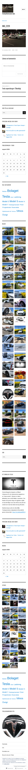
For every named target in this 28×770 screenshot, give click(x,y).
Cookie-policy (6, 763)
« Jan (6, 176)
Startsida (4, 744)
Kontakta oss (5, 751)
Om (3, 747)
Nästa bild (4, 20)
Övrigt (5, 215)
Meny (23, 9)
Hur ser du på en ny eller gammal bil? (15, 130)
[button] (8, 231)
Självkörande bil (6, 211)
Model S (14, 201)
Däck (11, 197)
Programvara (6, 207)
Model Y (5, 205)
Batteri (4, 191)
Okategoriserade (14, 205)
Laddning (17, 197)
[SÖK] (24, 112)
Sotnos (14, 211)
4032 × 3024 (14, 50)
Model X (22, 201)
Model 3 (5, 201)
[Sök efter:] (12, 112)
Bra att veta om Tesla (8, 755)
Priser (22, 205)
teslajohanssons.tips (8, 13)
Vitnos (19, 211)
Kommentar (20, 73)
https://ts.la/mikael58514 (18, 512)
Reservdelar (15, 207)
